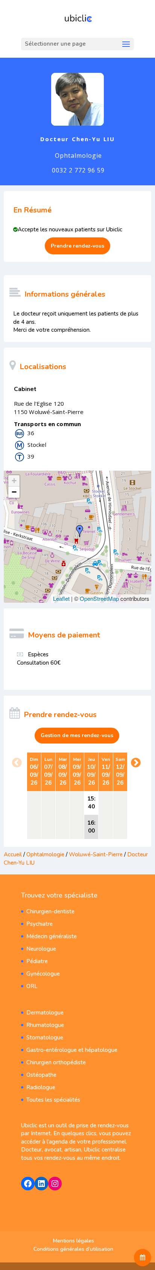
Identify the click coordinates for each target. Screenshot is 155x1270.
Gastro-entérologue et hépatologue (71, 1050)
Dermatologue (45, 1012)
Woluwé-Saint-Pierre (96, 854)
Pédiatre (37, 961)
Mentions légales (73, 1240)
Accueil (13, 854)
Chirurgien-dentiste (50, 911)
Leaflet (61, 598)
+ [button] (14, 480)
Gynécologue (43, 974)
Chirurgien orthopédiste (56, 1062)
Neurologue (41, 949)
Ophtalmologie (46, 854)
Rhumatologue (45, 1025)
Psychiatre (39, 924)
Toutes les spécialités (53, 1100)
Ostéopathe (41, 1075)
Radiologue (40, 1087)
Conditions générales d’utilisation (73, 1249)
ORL (32, 986)
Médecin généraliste (51, 936)
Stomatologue (44, 1037)
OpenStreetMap (99, 598)
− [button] (14, 492)
